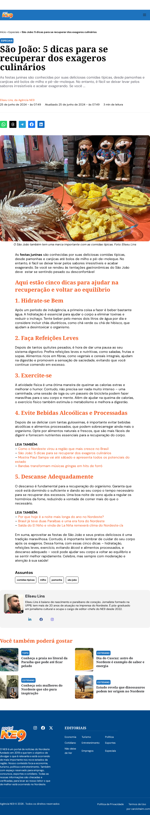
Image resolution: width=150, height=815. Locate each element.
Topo (25, 653)
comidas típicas (26, 579)
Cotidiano (103, 653)
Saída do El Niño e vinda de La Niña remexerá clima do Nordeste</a (70, 525)
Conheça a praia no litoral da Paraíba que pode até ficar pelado (44, 662)
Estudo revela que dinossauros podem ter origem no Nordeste (120, 689)
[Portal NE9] (7, 15)
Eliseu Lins (6, 100)
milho (43, 579)
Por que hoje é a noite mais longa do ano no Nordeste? (61, 517)
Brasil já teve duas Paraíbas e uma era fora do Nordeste (61, 521)
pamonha (57, 579)
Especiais (13, 32)
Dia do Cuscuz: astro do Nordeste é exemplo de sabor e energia (120, 662)
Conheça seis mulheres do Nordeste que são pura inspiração (41, 689)
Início (3, 32)
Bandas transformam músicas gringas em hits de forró (60, 466)
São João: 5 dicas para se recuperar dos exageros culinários (64, 453)
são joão (72, 579)
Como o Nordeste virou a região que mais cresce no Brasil (63, 449)
